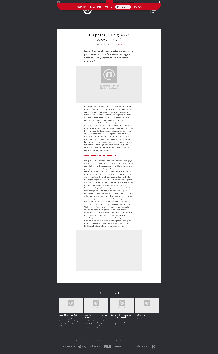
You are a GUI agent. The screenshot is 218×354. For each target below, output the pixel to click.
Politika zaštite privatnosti (104, 341)
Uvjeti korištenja (90, 341)
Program (109, 7)
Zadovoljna (94, 346)
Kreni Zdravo (153, 346)
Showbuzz (142, 346)
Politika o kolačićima (121, 341)
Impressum (79, 341)
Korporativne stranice (135, 341)
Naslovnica (81, 7)
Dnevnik (69, 346)
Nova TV (59, 2)
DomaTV (118, 346)
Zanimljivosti (123, 7)
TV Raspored (95, 7)
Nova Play (137, 7)
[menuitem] (159, 2)
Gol (107, 346)
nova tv (109, 2)
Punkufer (129, 346)
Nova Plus (82, 346)
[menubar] (159, 2)
